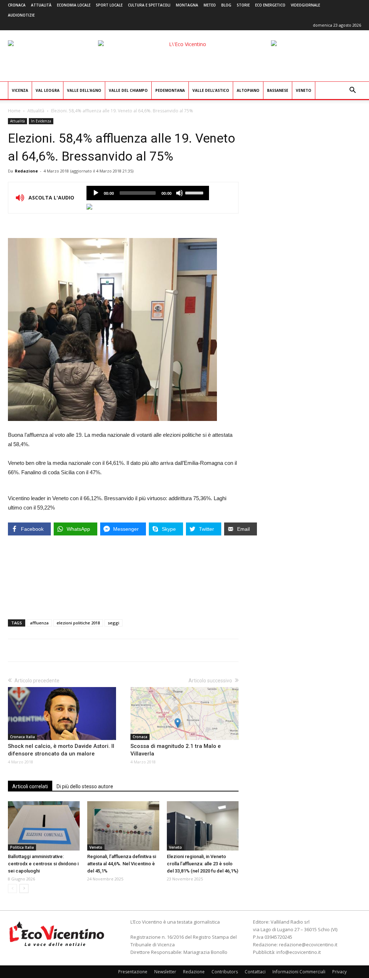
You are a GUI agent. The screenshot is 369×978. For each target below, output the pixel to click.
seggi (113, 622)
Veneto (303, 90)
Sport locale (109, 5)
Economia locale (73, 5)
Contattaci (255, 972)
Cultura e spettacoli (149, 5)
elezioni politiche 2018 (78, 622)
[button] (352, 91)
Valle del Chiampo (128, 90)
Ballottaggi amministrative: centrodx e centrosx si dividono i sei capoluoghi (43, 864)
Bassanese (277, 90)
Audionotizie (21, 15)
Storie (243, 5)
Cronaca (17, 5)
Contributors (225, 972)
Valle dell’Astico (210, 90)
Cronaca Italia (22, 736)
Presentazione (132, 972)
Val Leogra (47, 90)
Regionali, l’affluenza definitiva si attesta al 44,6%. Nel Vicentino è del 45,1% (121, 864)
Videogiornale (305, 5)
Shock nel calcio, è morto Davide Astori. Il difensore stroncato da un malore (61, 750)
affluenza (39, 622)
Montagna (187, 5)
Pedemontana (170, 90)
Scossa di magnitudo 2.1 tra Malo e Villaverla (175, 750)
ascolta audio (95, 193)
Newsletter (165, 972)
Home (14, 111)
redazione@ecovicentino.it (308, 944)
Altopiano (248, 90)
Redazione (26, 171)
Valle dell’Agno (84, 90)
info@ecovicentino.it (298, 952)
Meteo (210, 5)
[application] (147, 193)
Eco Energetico (270, 5)
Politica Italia (22, 847)
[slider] (195, 192)
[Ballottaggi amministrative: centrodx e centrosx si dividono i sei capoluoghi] (44, 826)
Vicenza (20, 90)
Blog (226, 5)
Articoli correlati (30, 786)
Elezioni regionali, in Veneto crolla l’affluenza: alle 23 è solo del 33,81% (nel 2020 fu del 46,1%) (202, 864)
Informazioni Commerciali (298, 972)
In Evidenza (41, 121)
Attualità (41, 5)
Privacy (339, 972)
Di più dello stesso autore (85, 786)
